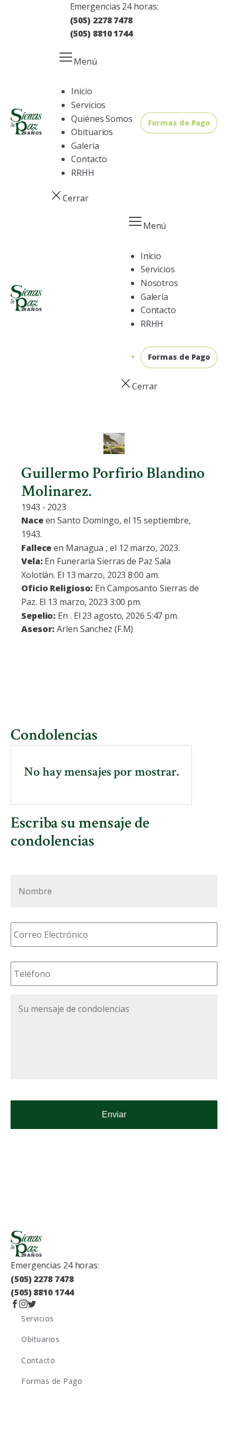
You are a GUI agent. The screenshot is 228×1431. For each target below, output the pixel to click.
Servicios (88, 105)
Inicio (81, 91)
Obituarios (92, 132)
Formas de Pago (179, 123)
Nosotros (159, 283)
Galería (85, 146)
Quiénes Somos (102, 119)
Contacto (89, 159)
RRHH (82, 173)
